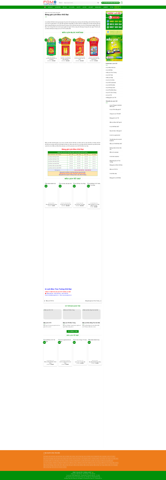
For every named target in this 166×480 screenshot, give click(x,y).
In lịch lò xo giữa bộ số (115, 135)
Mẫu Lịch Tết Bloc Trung (69, 322)
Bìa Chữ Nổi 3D (52, 456)
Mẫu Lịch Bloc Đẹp (47, 467)
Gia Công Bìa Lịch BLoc (86, 458)
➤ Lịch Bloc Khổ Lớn (110, 67)
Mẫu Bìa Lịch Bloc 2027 (82, 462)
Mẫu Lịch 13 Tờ (47, 322)
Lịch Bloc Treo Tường (95, 460)
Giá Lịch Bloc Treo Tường (105, 458)
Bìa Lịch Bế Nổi (87, 456)
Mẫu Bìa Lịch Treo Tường (106, 462)
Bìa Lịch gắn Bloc (103, 456)
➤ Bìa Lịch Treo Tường (111, 72)
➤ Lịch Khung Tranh (110, 87)
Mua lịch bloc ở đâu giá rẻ (116, 130)
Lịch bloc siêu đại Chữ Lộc (65, 204)
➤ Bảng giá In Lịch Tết (111, 97)
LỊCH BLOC (50, 7)
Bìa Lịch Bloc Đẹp (79, 456)
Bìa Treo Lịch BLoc (77, 458)
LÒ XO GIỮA (71, 7)
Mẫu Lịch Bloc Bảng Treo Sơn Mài (91, 322)
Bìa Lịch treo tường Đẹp (48, 458)
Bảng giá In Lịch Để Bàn (115, 177)
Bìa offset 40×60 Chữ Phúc (51, 204)
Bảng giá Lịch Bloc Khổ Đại (116, 165)
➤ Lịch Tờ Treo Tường (111, 92)
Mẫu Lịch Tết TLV (50, 300)
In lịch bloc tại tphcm (114, 156)
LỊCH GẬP (91, 7)
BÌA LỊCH (65, 7)
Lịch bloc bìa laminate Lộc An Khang (51, 59)
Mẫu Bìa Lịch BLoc (73, 462)
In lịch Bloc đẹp (113, 173)
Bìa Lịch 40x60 (66, 456)
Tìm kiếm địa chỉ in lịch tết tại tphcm (116, 140)
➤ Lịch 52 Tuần (109, 75)
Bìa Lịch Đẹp (63, 458)
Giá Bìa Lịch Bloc (95, 458)
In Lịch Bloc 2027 (114, 458)
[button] (122, 3)
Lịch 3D (70, 460)
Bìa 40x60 (46, 456)
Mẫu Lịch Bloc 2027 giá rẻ (116, 122)
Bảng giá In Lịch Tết (114, 118)
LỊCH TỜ (78, 7)
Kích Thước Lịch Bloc (64, 460)
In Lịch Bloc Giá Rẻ (47, 460)
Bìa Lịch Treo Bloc (111, 456)
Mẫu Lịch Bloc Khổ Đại (78, 465)
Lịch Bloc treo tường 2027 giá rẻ (106, 460)
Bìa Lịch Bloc (72, 456)
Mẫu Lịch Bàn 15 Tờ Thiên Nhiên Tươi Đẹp (93, 205)
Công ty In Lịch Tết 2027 (115, 113)
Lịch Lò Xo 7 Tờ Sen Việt (80, 361)
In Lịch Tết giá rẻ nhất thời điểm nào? (116, 106)
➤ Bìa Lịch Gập (109, 77)
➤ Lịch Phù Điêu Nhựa (111, 90)
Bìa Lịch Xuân (57, 458)
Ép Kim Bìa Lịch (55, 467)
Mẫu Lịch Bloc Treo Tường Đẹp (111, 465)
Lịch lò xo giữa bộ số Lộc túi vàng (65, 362)
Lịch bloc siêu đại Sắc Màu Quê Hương (93, 59)
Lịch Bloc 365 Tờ (77, 460)
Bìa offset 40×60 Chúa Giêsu (95, 361)
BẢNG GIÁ (117, 7)
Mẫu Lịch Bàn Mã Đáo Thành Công (50, 362)
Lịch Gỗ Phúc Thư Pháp (80, 204)
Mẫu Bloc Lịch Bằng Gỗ (57, 462)
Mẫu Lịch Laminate (114, 152)
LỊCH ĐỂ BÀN (57, 7)
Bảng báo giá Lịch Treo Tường (92, 300)
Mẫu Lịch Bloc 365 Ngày (48, 465)
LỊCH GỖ (84, 7)
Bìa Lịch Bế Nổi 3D (95, 456)
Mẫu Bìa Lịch (66, 462)
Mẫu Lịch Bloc (115, 462)
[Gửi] (98, 3)
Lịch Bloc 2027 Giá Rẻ (85, 460)
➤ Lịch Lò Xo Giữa (110, 80)
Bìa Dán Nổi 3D (59, 456)
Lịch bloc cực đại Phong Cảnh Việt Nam (65, 59)
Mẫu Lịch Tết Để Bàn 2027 (116, 143)
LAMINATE (105, 7)
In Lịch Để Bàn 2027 (114, 126)
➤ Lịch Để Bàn (109, 70)
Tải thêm (72, 331)
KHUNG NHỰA (98, 7)
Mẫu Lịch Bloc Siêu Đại (88, 465)
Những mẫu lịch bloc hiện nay (116, 148)
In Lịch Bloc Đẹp (55, 460)
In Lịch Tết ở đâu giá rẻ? (115, 109)
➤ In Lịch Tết (109, 95)
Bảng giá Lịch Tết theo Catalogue (52, 12)
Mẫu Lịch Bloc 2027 (58, 465)
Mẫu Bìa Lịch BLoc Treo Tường (94, 462)
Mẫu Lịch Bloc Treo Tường (99, 465)
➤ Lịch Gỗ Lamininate (111, 82)
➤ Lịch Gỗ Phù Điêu (110, 85)
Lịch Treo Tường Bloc (48, 462)
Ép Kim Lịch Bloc (63, 467)
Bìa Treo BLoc (69, 458)
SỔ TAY (111, 7)
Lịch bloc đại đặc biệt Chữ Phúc (79, 59)
